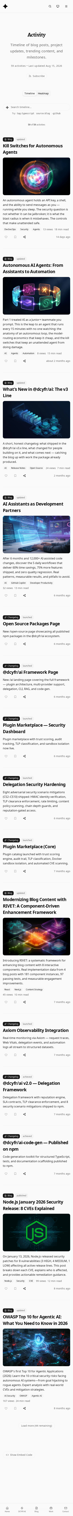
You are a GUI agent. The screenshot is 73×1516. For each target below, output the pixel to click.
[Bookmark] (15, 237)
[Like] (6, 237)
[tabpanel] (36, 775)
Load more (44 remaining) (36, 1425)
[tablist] (36, 93)
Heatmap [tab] (43, 93)
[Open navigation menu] (66, 6)
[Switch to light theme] (58, 6)
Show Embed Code (21, 1454)
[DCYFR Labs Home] (5, 6)
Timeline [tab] (29, 93)
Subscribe (39, 76)
